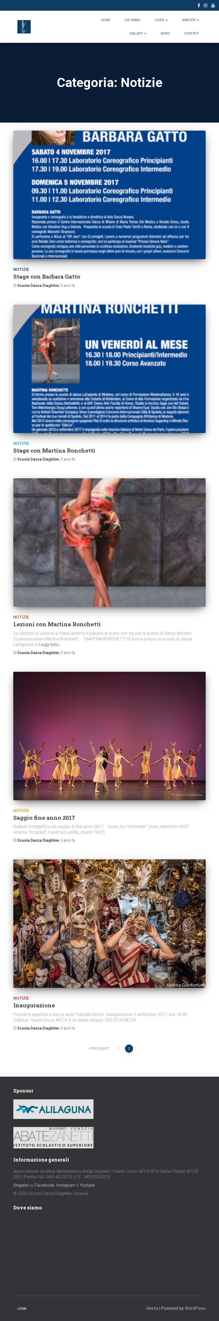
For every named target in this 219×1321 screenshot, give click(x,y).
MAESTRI (189, 20)
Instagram (65, 1185)
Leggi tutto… (50, 644)
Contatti (191, 33)
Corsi (160, 20)
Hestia (152, 1308)
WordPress (195, 1308)
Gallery (137, 33)
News (165, 33)
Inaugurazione (34, 1005)
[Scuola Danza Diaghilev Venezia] (24, 26)
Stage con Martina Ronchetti (54, 450)
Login (21, 1309)
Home (105, 20)
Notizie (21, 269)
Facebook (44, 1185)
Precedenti (100, 1048)
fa (68, 285)
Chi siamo (132, 20)
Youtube (87, 1185)
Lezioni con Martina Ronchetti (57, 624)
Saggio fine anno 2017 (44, 817)
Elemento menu (199, 6)
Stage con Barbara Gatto (46, 276)
